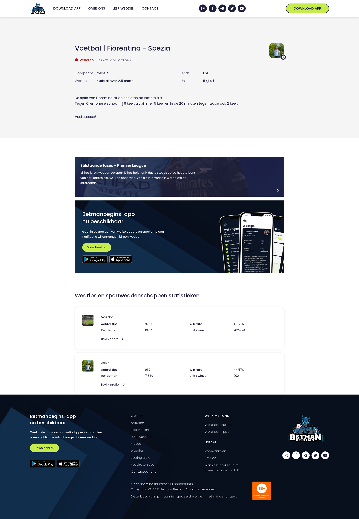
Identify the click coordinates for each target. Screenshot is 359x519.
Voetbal (88, 48)
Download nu (97, 247)
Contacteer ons (143, 471)
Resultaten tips (142, 464)
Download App (67, 8)
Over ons (96, 8)
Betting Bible (141, 458)
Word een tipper (218, 432)
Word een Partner (219, 425)
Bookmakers (140, 430)
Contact (150, 8)
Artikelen (137, 423)
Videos (136, 444)
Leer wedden (123, 8)
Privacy (210, 458)
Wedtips (137, 450)
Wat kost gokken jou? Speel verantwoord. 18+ (223, 467)
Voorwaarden (215, 451)
